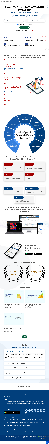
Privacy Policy (7, 396)
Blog (27, 395)
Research (10, 395)
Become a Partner (33, 395)
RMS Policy (41, 395)
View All (24, 336)
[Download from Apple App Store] (16, 412)
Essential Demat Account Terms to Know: (17, 368)
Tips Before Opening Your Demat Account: (17, 378)
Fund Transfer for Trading (10, 401)
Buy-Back (14, 403)
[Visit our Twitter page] (32, 410)
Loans (5, 405)
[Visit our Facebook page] (26, 410)
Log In (31, 30)
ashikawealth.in (31, 413)
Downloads (35, 403)
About (5, 395)
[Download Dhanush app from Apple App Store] (38, 254)
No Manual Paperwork (19, 15)
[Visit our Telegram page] (38, 410)
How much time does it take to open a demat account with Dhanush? (22, 372)
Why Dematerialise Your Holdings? (15, 363)
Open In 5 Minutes (32, 15)
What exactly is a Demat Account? (15, 351)
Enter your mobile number (35, 18)
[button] (24, 283)
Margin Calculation (22, 403)
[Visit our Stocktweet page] (41, 410)
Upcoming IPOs (21, 395)
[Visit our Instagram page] (29, 410)
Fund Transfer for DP (22, 401)
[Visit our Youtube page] (44, 410)
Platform (41, 403)
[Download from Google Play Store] (8, 412)
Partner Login (7, 403)
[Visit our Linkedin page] (35, 410)
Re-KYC (29, 403)
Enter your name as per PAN (14, 18)
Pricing (15, 395)
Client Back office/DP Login (35, 401)
